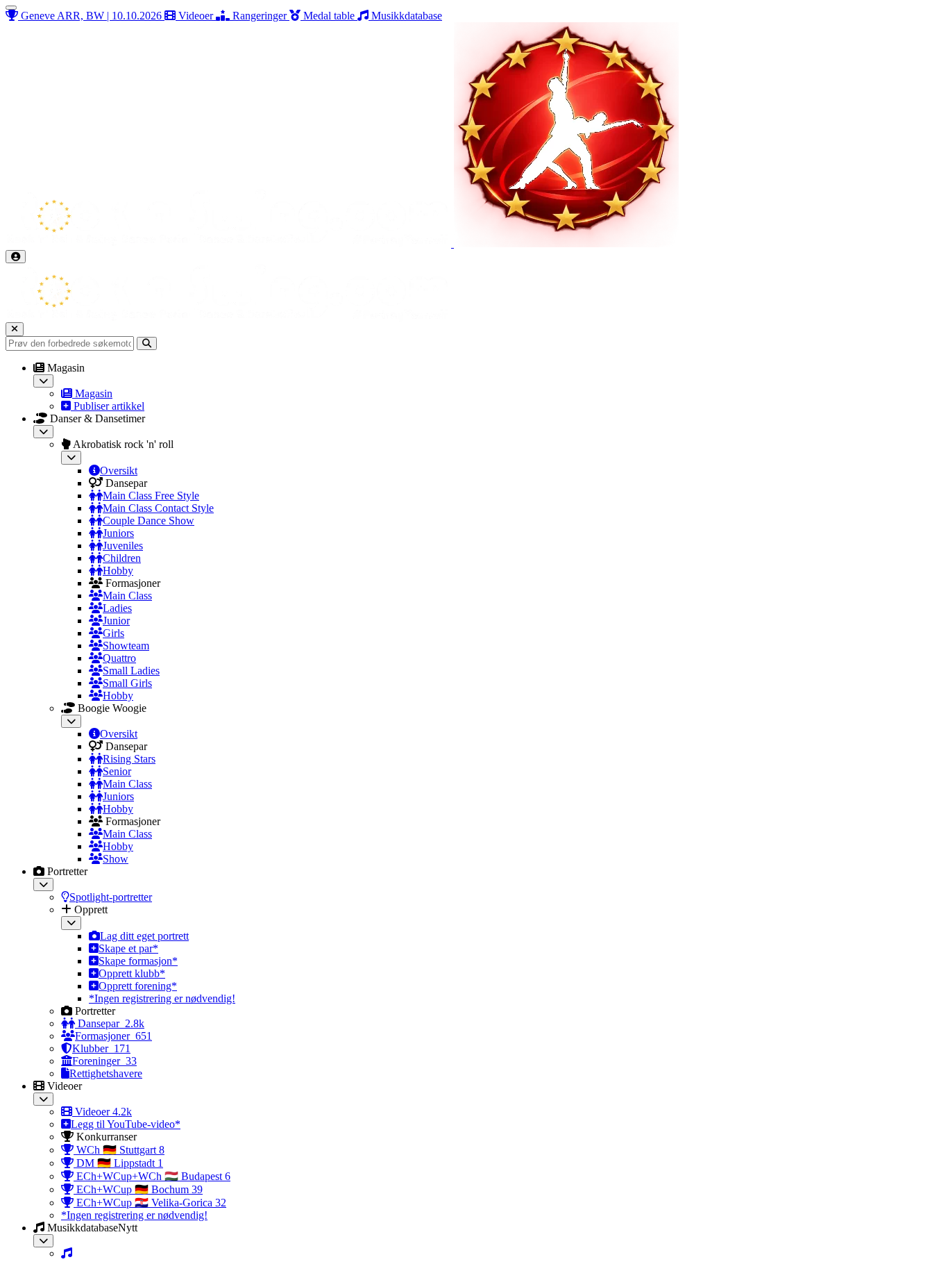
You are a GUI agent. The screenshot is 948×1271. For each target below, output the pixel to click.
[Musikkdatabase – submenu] (43, 1240)
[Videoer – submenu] (43, 1099)
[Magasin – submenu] (43, 381)
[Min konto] (16, 256)
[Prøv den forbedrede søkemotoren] (147, 343)
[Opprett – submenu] (71, 922)
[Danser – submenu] (43, 431)
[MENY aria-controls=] (11, 8)
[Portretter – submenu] (43, 884)
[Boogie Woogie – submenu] (71, 721)
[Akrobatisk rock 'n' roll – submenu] (71, 457)
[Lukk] (15, 328)
